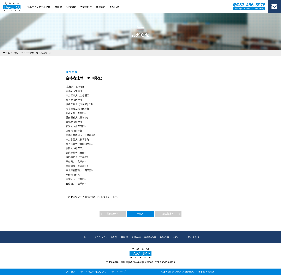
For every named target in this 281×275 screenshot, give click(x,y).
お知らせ (114, 7)
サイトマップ (119, 271)
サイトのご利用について (93, 271)
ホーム (6, 53)
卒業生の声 (86, 7)
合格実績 (71, 7)
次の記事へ (168, 213)
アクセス (70, 271)
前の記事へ (113, 213)
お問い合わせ (192, 237)
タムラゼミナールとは (38, 7)
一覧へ (140, 213)
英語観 (58, 7)
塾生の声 (101, 7)
